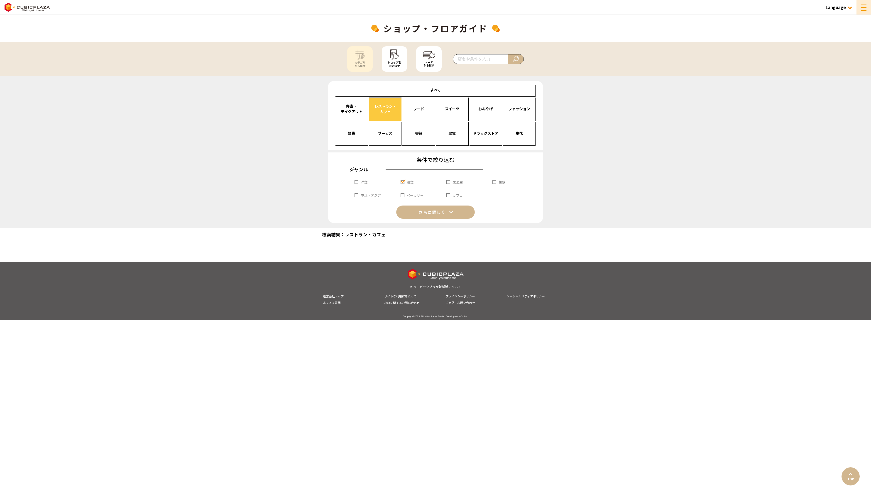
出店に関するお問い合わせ (402, 303)
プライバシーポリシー (460, 296)
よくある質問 (332, 303)
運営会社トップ (333, 296)
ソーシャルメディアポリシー (526, 296)
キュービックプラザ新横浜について (435, 286)
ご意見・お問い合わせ (460, 303)
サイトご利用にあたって (400, 296)
